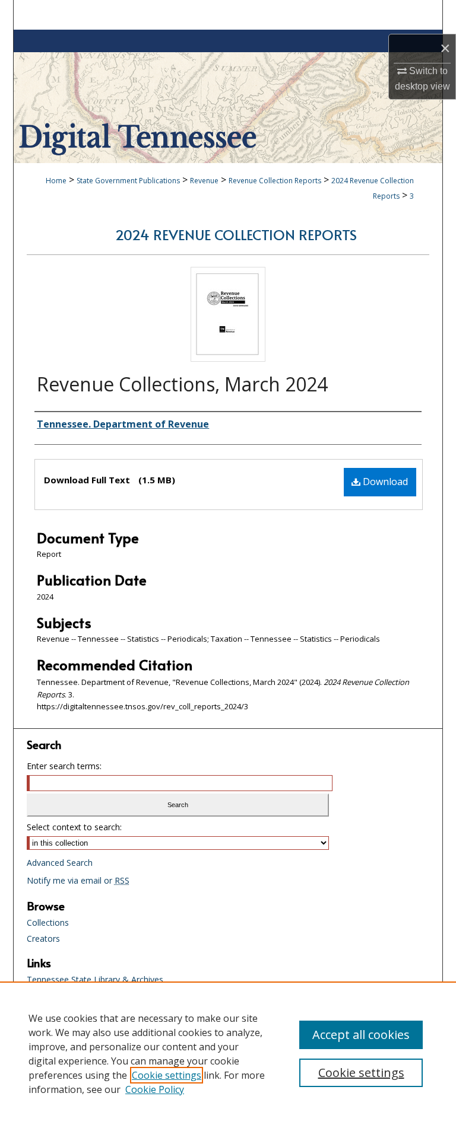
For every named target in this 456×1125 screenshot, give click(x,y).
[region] (228, 1053)
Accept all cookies (361, 1035)
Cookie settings (166, 1075)
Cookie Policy (154, 1089)
